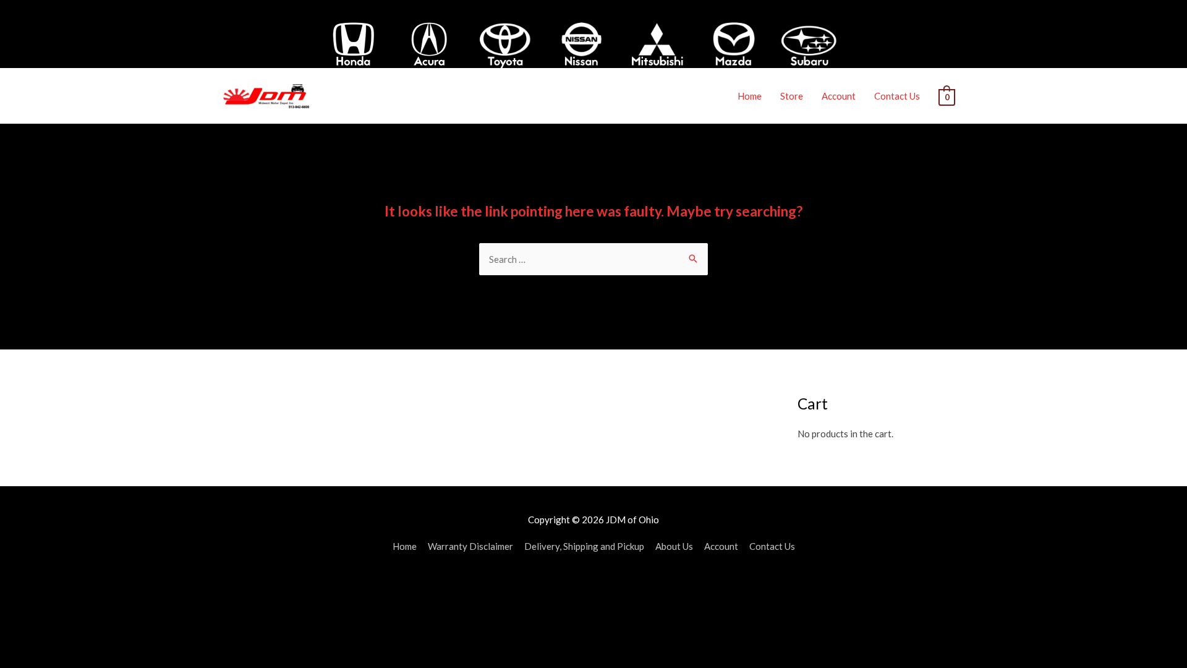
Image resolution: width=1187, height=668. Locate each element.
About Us (674, 546)
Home (750, 95)
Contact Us (897, 95)
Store (791, 95)
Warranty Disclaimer (470, 546)
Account (839, 95)
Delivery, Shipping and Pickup (584, 546)
